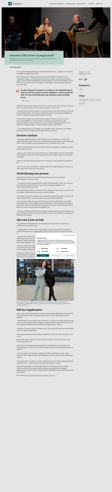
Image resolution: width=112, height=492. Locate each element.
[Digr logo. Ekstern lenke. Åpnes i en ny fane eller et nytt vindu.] (38, 236)
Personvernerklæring (69, 235)
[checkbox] (38, 248)
